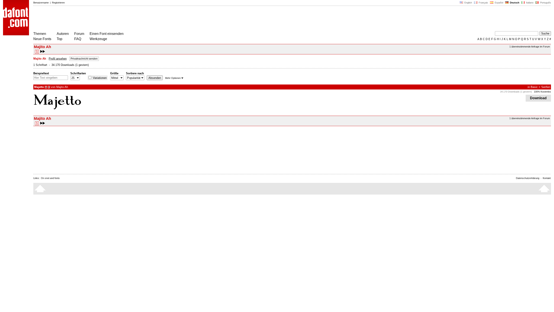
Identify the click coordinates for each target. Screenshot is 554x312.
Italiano (529, 2)
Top (59, 39)
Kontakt (547, 178)
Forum (79, 34)
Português (545, 2)
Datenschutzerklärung (527, 178)
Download (538, 98)
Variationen (99, 78)
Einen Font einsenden (107, 34)
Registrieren (58, 2)
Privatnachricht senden (84, 58)
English (468, 2)
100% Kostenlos (542, 91)
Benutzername (41, 2)
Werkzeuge (98, 39)
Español (498, 2)
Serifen (545, 87)
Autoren (63, 34)
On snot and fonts (50, 178)
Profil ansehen (58, 58)
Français (483, 2)
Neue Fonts (42, 39)
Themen (39, 34)
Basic (534, 87)
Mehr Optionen (173, 78)
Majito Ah (62, 87)
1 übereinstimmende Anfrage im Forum (529, 46)
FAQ (77, 39)
